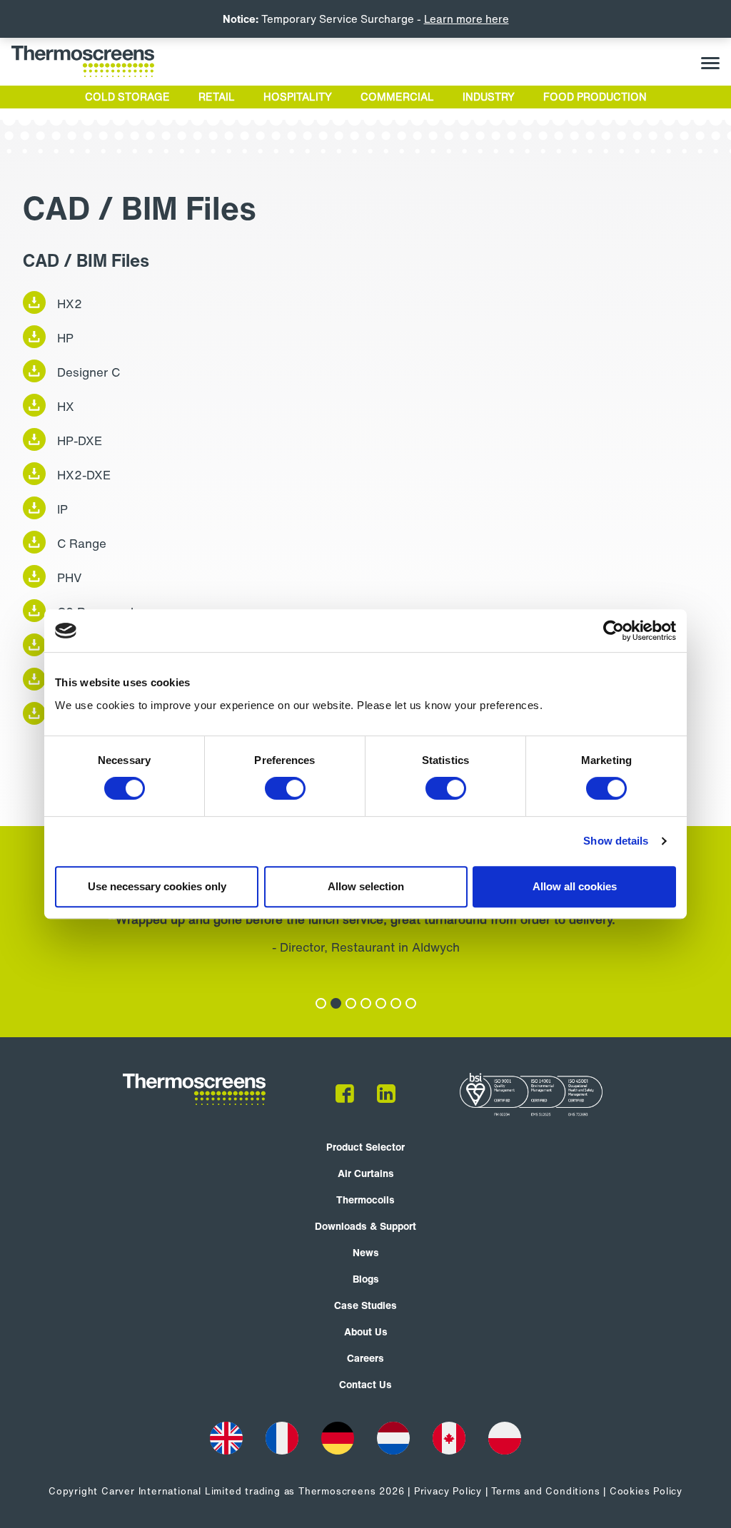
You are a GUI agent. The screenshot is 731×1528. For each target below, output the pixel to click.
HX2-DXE (84, 475)
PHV (69, 577)
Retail (216, 96)
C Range (81, 543)
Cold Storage (127, 96)
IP (62, 509)
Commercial (397, 96)
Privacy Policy (448, 1491)
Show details (615, 841)
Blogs (366, 1278)
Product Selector (365, 1146)
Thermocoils (365, 1199)
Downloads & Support (365, 1225)
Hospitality (297, 96)
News (366, 1252)
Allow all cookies (575, 886)
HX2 (69, 303)
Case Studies (365, 1305)
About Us (366, 1331)
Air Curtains (366, 1173)
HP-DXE (79, 440)
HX (65, 406)
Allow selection (366, 886)
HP (65, 338)
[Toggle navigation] (710, 61)
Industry (489, 96)
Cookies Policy (646, 1491)
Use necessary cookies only (157, 886)
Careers (365, 1357)
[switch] (285, 788)
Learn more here (466, 18)
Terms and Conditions (545, 1491)
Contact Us (365, 1384)
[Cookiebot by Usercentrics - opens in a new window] (613, 630)
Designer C (88, 372)
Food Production (595, 96)
